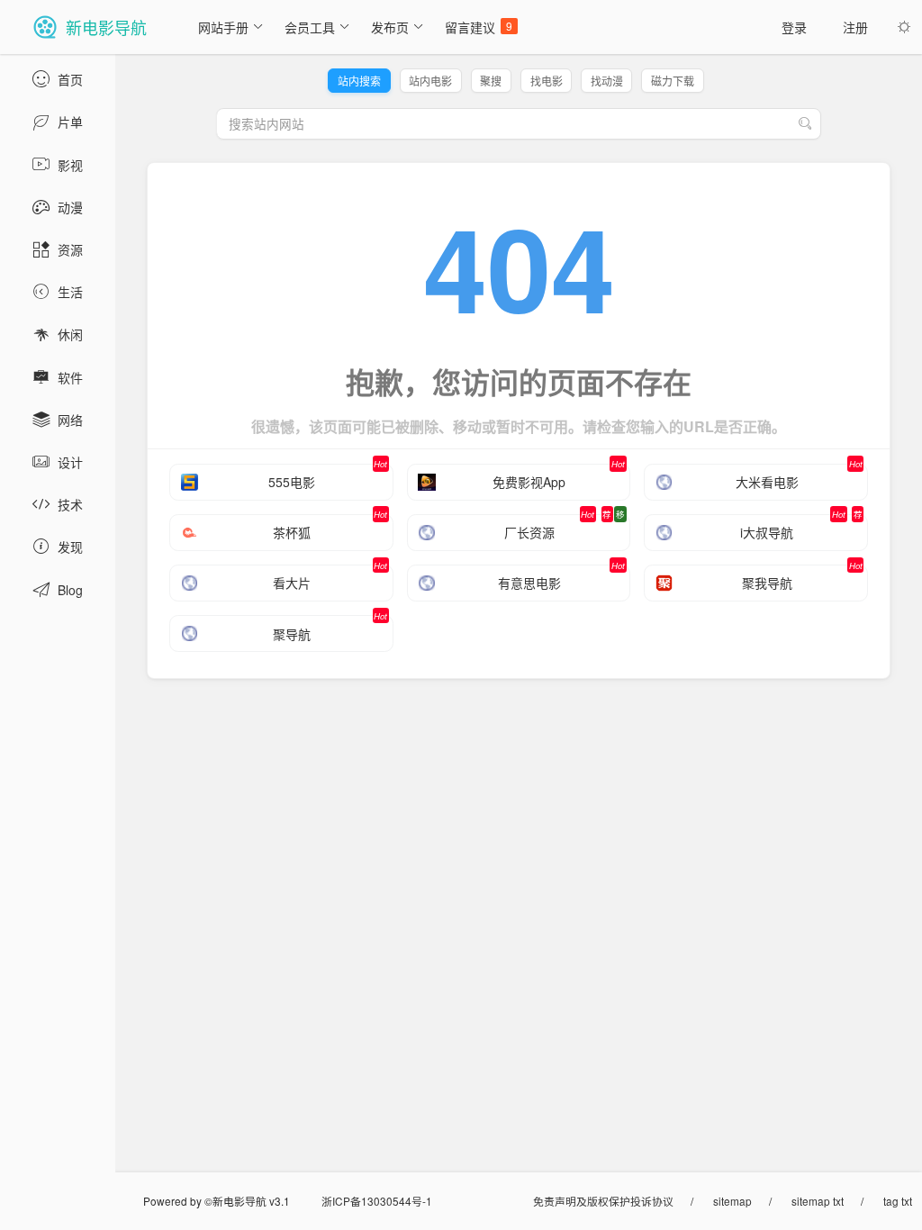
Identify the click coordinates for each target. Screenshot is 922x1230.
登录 (794, 27)
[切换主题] (904, 27)
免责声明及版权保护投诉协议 (603, 1200)
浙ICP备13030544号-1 (376, 1200)
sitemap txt (817, 1200)
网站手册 (223, 27)
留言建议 (478, 27)
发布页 (390, 27)
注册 (855, 27)
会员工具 (310, 27)
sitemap (732, 1200)
